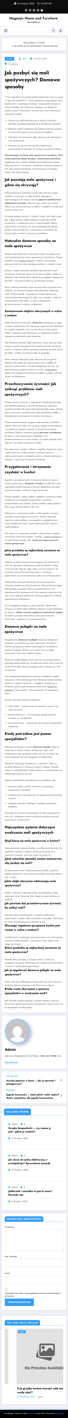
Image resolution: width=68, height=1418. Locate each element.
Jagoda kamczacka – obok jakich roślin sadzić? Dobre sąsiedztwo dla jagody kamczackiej (32, 1096)
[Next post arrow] (61, 1096)
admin (24, 59)
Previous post (12, 1076)
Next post (10, 1090)
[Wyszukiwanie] (53, 30)
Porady (9, 59)
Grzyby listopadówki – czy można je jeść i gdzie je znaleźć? (29, 1129)
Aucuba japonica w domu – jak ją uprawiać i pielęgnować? (31, 1082)
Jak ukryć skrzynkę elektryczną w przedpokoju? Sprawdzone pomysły (29, 1161)
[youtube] (41, 10)
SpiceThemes (59, 1413)
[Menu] (5, 30)
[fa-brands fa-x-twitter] (30, 10)
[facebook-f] (26, 10)
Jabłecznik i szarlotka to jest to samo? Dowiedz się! (30, 1192)
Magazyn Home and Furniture (33, 18)
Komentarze (9, 1227)
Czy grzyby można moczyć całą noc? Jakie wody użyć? (33, 1390)
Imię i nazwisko (11, 1256)
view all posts (11, 1062)
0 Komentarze (13, 64)
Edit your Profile (48, 1056)
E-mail (7, 1273)
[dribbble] (34, 10)
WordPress (31, 1413)
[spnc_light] (61, 30)
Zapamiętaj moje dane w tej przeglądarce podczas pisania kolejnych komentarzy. (33, 1294)
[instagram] (38, 10)
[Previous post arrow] (61, 1080)
